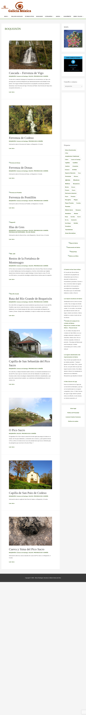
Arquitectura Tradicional (72, 156)
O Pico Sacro (17, 430)
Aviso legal (73, 408)
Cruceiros (75, 166)
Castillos (75, 162)
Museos (73, 187)
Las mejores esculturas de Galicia (73, 298)
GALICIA (31, 76)
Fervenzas (68, 176)
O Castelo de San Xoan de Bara (72, 269)
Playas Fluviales (69, 203)
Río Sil (78, 216)
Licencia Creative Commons (73, 417)
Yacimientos (69, 229)
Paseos (73, 190)
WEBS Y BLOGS (77, 16)
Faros (79, 173)
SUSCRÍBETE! (67, 16)
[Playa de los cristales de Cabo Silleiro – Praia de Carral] (73, 322)
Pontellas (78, 203)
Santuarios (74, 220)
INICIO (6, 16)
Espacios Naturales (70, 173)
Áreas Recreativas (70, 233)
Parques (67, 190)
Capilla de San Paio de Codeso (27, 493)
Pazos (66, 196)
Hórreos (76, 176)
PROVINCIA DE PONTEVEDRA (17, 232)
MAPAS (58, 16)
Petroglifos (68, 199)
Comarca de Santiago (22, 76)
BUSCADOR (39, 16)
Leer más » (12, 92)
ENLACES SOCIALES (17, 16)
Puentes (67, 206)
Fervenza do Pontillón (22, 197)
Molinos (67, 183)
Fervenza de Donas (20, 167)
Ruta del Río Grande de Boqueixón (30, 298)
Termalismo (68, 226)
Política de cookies (73, 421)
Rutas (66, 216)
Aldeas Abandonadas (70, 150)
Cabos (66, 159)
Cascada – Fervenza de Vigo (26, 73)
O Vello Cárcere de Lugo (70, 381)
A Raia (66, 153)
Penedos (73, 196)
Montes (67, 187)
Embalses (67, 169)
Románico (68, 213)
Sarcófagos (68, 223)
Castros (67, 166)
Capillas (67, 162)
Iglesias (67, 180)
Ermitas (74, 169)
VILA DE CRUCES (30, 232)
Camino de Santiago (75, 159)
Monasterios (76, 183)
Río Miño (73, 216)
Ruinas (76, 213)
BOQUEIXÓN (12, 76)
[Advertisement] (73, 115)
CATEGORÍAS (48, 16)
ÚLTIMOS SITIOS (29, 16)
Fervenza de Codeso (21, 138)
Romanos (78, 210)
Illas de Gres (16, 227)
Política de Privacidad (73, 412)
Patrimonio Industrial (70, 193)
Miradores (76, 180)
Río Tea (66, 220)
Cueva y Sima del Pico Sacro (26, 549)
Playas (76, 199)
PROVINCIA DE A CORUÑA (41, 76)
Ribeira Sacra (69, 210)
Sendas (76, 223)
